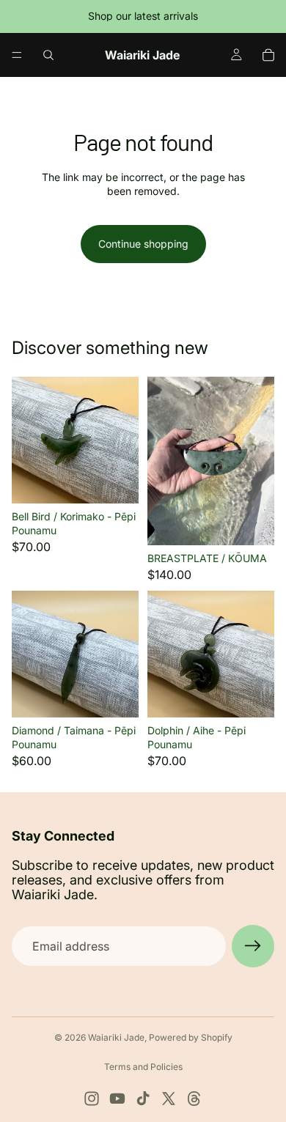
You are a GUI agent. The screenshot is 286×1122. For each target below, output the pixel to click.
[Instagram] (91, 1098)
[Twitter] (168, 1098)
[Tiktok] (143, 1098)
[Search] (48, 55)
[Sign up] (253, 946)
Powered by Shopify (190, 1037)
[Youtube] (117, 1098)
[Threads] (194, 1098)
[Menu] (17, 55)
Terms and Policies (143, 1066)
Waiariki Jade (116, 1037)
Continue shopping (143, 243)
